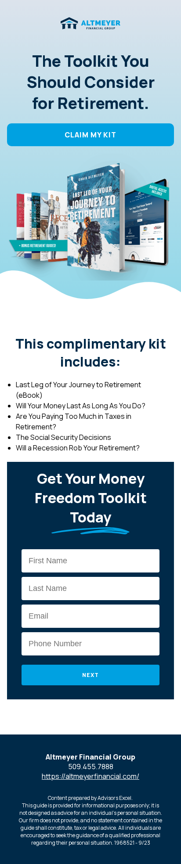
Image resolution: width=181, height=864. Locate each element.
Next (90, 675)
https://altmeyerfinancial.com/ (90, 776)
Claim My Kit (90, 135)
